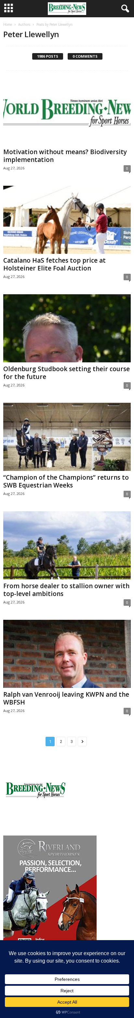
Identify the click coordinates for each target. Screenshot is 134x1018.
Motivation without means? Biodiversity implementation (65, 156)
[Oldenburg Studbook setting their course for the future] (67, 328)
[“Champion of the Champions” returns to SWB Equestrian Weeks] (67, 437)
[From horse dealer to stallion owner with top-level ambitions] (67, 545)
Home (7, 24)
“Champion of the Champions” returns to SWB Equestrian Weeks (66, 481)
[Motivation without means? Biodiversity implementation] (67, 111)
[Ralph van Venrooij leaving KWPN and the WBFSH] (67, 654)
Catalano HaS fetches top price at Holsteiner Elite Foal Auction (54, 264)
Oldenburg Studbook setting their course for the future (66, 373)
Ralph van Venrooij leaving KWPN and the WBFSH (66, 698)
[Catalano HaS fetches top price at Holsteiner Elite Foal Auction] (67, 220)
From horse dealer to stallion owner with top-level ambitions (66, 590)
